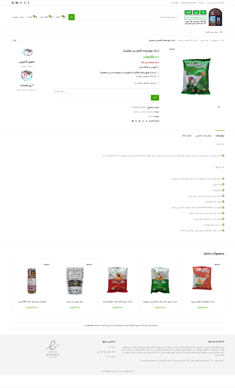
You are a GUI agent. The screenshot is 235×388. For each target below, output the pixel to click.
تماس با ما (111, 356)
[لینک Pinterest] (13, 3)
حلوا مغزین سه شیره (75, 301)
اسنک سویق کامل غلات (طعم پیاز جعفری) (160, 301)
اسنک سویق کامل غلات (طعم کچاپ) (117, 301)
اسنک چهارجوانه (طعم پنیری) (202, 301)
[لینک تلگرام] (132, 121)
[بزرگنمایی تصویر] (218, 107)
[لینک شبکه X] (25, 3)
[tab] (219, 134)
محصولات (214, 40)
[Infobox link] (27, 57)
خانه (222, 40)
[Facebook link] (28, 3)
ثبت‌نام (91, 325)
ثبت (155, 97)
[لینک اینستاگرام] (21, 3)
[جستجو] (71, 17)
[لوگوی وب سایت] (203, 17)
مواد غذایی (203, 40)
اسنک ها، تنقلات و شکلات (187, 40)
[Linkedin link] (136, 121)
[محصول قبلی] (17, 40)
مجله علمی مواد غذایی (106, 351)
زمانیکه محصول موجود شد (145, 83)
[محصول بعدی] (12, 40)
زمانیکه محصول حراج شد (146, 76)
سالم (150, 116)
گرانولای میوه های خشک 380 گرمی (32, 301)
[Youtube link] (17, 3)
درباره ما (112, 347)
